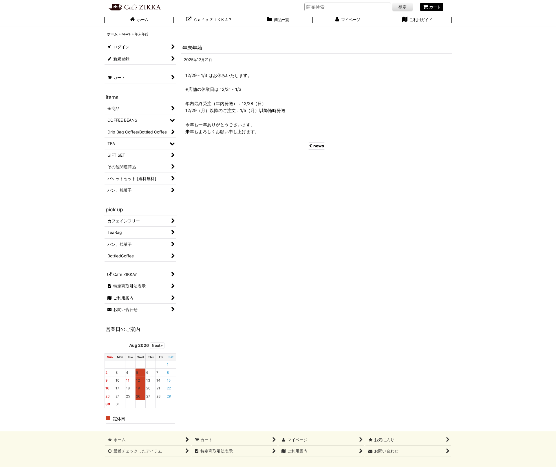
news (318, 145)
